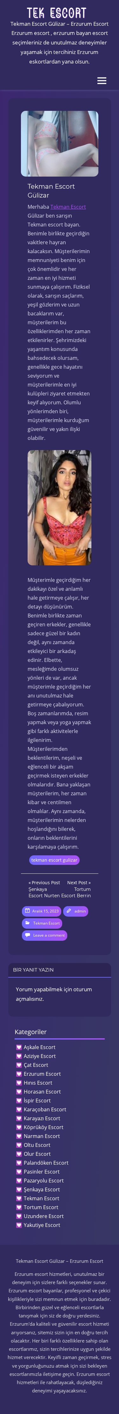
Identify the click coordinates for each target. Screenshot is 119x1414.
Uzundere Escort (44, 1216)
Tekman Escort (68, 206)
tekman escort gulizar (54, 860)
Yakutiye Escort (42, 1225)
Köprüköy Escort (43, 1127)
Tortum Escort (41, 1207)
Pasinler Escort (42, 1171)
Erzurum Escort (42, 1073)
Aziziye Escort (40, 1056)
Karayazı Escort (42, 1118)
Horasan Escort (42, 1091)
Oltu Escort (37, 1144)
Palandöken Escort (46, 1162)
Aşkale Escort (40, 1047)
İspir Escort (37, 1100)
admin (80, 911)
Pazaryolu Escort (44, 1180)
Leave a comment (49, 935)
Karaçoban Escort (45, 1109)
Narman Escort (42, 1136)
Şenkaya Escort (42, 1189)
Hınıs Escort (38, 1082)
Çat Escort (36, 1064)
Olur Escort (37, 1153)
